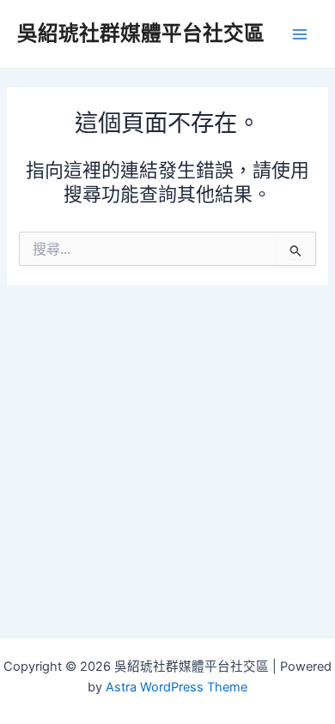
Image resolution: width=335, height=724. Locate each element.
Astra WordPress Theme (176, 687)
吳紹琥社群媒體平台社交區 (141, 33)
